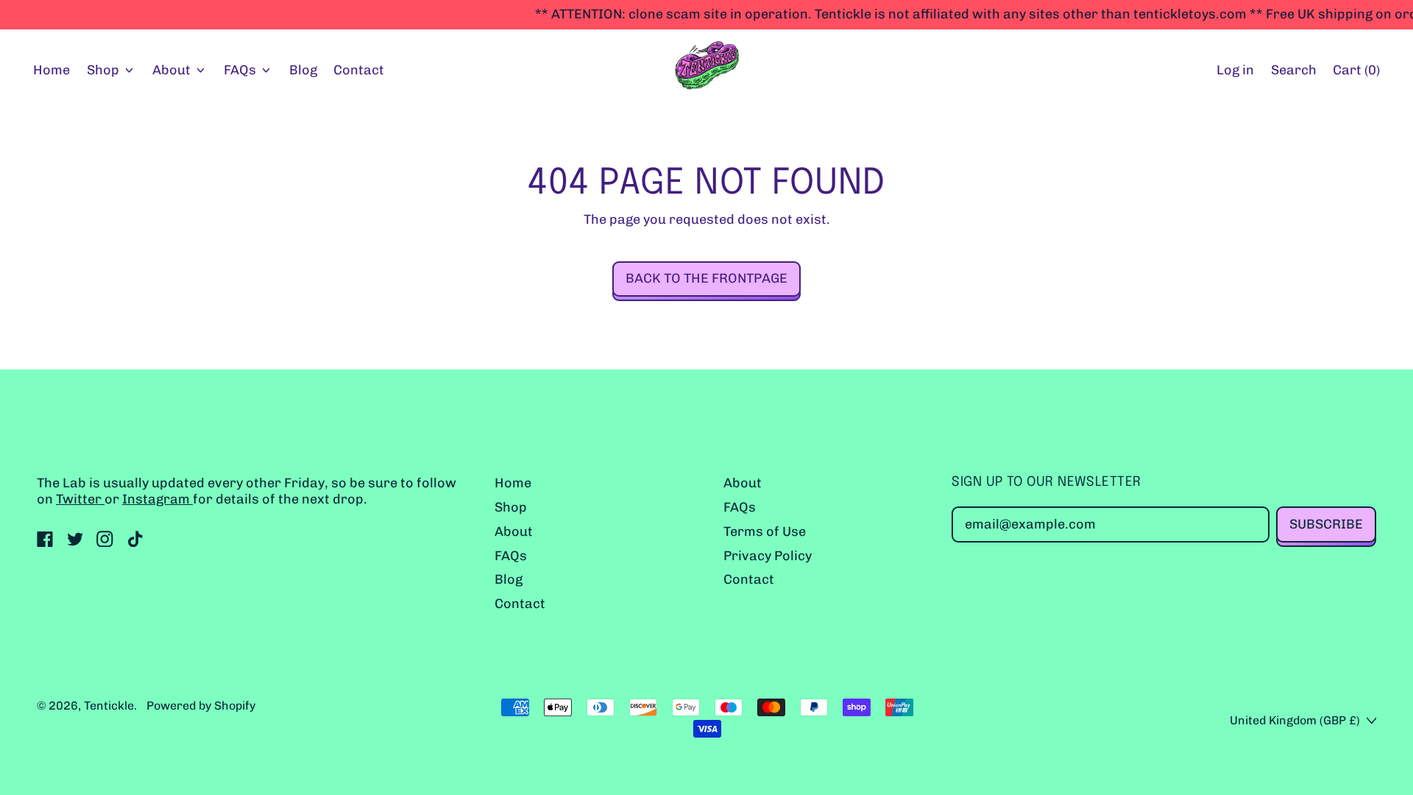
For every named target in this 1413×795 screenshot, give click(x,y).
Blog (303, 70)
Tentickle (109, 706)
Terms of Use (764, 531)
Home (51, 70)
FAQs (511, 556)
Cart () (1356, 73)
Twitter (80, 499)
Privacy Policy (767, 556)
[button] (1293, 71)
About (514, 531)
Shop (511, 507)
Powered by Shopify (200, 706)
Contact (358, 70)
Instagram (157, 499)
